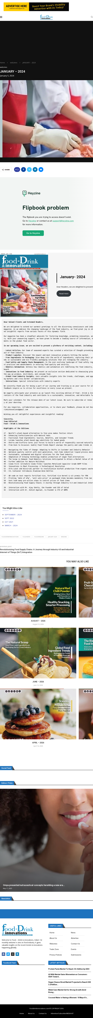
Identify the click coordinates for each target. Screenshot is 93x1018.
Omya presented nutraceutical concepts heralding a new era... (34, 885)
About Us (31, 1013)
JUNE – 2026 (38, 682)
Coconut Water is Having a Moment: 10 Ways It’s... (68, 998)
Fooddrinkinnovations (10, 537)
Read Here (63, 293)
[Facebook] (3, 954)
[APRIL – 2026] (38, 714)
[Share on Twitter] (29, 169)
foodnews (26, 537)
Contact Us (43, 1013)
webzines (13, 62)
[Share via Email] (41, 169)
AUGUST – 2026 (38, 621)
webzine (64, 537)
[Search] (92, 17)
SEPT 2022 (9, 518)
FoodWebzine (39, 537)
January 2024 (52, 537)
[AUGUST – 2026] (38, 592)
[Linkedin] (17, 954)
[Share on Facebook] (23, 169)
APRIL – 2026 (38, 743)
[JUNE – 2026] (38, 653)
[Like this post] (18, 169)
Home (2, 62)
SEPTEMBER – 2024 (13, 514)
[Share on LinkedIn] (35, 169)
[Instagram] (12, 954)
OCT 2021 (9, 522)
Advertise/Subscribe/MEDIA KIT (62, 1013)
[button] (2, 840)
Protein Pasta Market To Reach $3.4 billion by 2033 (68, 969)
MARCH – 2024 (11, 525)
